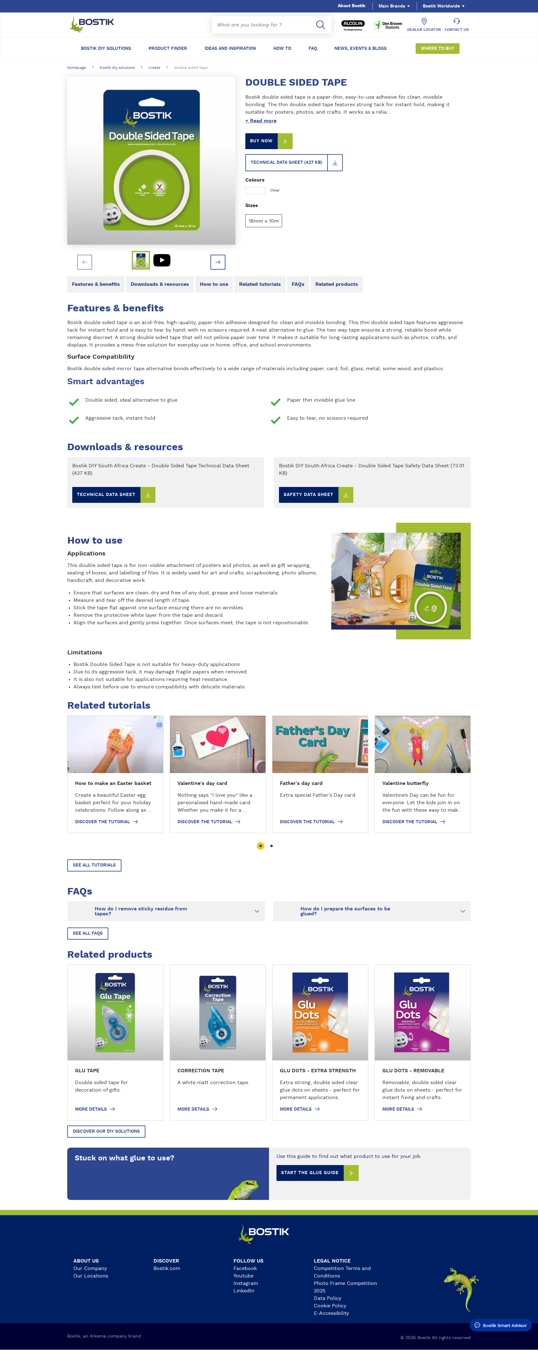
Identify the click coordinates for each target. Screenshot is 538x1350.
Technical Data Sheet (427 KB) (286, 162)
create (154, 67)
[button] (260, 845)
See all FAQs (88, 933)
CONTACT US (457, 29)
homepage (76, 67)
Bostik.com (166, 1268)
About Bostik (352, 6)
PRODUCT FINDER (168, 48)
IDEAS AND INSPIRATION (230, 48)
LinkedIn (244, 1290)
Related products (336, 284)
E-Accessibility (331, 1313)
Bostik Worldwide (441, 6)
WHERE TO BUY (437, 48)
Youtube (243, 1275)
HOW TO (282, 48)
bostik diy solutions (117, 67)
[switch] (353, 120)
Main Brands (392, 6)
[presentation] (84, 262)
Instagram (246, 1283)
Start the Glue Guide (310, 1173)
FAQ (313, 48)
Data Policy (327, 1298)
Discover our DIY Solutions (106, 1131)
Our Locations (90, 1275)
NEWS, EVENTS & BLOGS (360, 48)
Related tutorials (260, 284)
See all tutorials (94, 865)
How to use (214, 284)
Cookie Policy (330, 1305)
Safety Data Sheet (308, 495)
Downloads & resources (160, 284)
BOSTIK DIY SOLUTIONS (106, 48)
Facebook (245, 1268)
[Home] (96, 25)
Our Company (90, 1268)
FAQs (298, 284)
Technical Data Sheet (106, 495)
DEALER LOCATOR (424, 29)
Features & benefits (96, 284)
